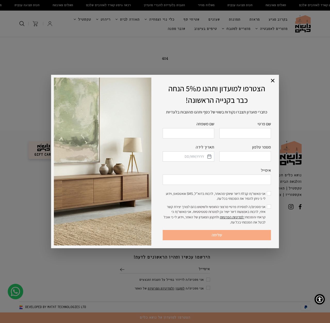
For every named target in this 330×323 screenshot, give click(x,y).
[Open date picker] (209, 156)
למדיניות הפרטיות (232, 217)
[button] (273, 81)
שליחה (217, 235)
